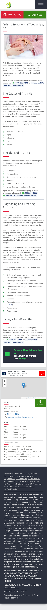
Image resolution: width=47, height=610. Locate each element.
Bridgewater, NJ (25, 484)
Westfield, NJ (12, 489)
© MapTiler (29, 398)
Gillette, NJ (24, 481)
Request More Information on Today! (28, 354)
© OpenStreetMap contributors (38, 398)
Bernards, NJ (24, 476)
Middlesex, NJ (21, 479)
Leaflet (24, 398)
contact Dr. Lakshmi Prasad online (23, 84)
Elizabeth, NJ (12, 486)
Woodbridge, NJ (13, 481)
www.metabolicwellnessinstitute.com (22, 417)
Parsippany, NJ (12, 484)
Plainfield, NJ (23, 486)
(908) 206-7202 (13, 414)
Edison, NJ (11, 479)
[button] (23, 385)
